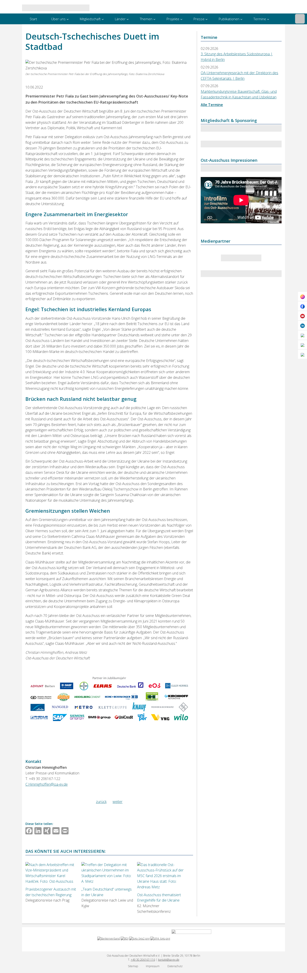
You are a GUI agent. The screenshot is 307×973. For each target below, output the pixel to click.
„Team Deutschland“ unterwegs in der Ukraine (106, 892)
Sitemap (133, 966)
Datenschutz (174, 966)
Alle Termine (212, 104)
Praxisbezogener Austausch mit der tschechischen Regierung (50, 892)
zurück (101, 801)
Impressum (153, 966)
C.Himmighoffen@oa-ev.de (46, 784)
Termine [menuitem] (260, 19)
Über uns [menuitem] (58, 19)
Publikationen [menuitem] (229, 19)
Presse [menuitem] (199, 19)
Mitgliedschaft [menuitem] (90, 19)
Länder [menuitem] (120, 19)
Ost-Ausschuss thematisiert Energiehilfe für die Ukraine (159, 897)
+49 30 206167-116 (143, 960)
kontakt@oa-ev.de (168, 960)
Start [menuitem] (33, 19)
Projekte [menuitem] (173, 19)
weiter (117, 801)
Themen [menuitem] (146, 19)
